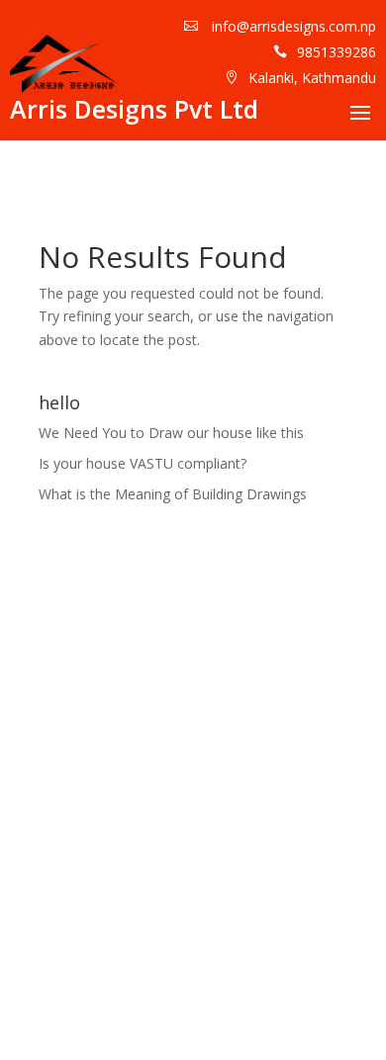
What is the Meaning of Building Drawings (173, 494)
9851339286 (336, 52)
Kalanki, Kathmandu (312, 77)
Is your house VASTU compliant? (142, 463)
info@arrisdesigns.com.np (292, 26)
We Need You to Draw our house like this (171, 432)
